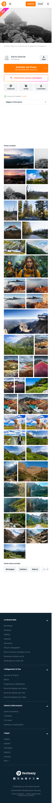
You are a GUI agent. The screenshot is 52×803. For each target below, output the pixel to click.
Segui (44, 59)
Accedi (40, 4)
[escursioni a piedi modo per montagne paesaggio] (19, 656)
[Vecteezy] (3, 3)
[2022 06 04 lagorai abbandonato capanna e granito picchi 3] (14, 617)
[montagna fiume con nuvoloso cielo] (14, 767)
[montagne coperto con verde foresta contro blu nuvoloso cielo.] (14, 322)
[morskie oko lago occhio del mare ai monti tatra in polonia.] (33, 635)
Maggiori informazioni (14, 101)
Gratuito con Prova (26, 68)
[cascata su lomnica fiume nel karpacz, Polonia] (14, 736)
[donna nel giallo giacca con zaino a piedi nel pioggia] (25, 341)
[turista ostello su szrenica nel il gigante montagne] (19, 157)
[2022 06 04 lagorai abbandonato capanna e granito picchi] (14, 632)
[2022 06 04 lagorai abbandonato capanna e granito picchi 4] (14, 601)
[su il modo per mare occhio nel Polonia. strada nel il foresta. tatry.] (17, 289)
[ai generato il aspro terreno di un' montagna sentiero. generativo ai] (14, 783)
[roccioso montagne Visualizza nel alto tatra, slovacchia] (19, 450)
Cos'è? (24, 96)
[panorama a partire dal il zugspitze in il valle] (25, 427)
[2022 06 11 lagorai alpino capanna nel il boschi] (15, 513)
